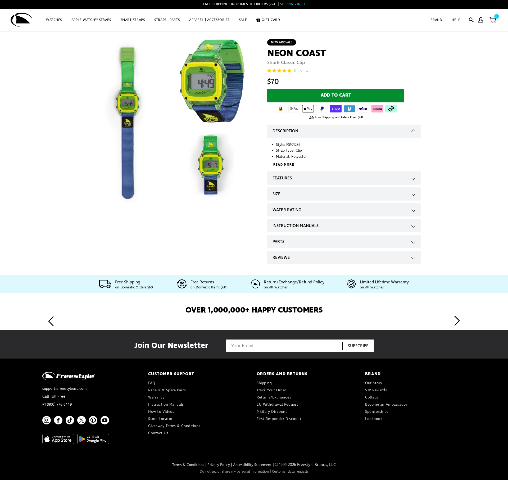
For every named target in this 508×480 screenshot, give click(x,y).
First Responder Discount (279, 418)
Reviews (281, 257)
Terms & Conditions (188, 465)
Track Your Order (271, 390)
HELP (456, 20)
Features (282, 178)
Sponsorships (376, 411)
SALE (243, 20)
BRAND (436, 20)
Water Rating (287, 210)
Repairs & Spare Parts (167, 390)
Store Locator (160, 418)
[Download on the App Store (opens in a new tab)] (58, 439)
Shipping (264, 383)
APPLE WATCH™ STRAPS (91, 20)
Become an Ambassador (386, 404)
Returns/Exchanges (274, 397)
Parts (278, 241)
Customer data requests (290, 471)
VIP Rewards (376, 390)
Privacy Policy (218, 465)
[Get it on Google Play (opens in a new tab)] (93, 439)
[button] (471, 19)
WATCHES (54, 20)
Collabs (371, 397)
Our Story (373, 383)
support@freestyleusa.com (64, 388)
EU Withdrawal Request (277, 404)
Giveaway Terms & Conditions (174, 426)
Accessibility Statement (252, 465)
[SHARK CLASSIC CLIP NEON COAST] (212, 81)
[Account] (480, 20)
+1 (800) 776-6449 (57, 404)
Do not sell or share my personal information (234, 471)
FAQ (151, 383)
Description (285, 131)
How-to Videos (161, 411)
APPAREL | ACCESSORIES (209, 20)
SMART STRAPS (133, 20)
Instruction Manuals (296, 226)
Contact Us (158, 433)
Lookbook (373, 418)
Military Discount (272, 411)
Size (276, 194)
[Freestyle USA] (22, 20)
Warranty (156, 397)
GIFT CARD (271, 20)
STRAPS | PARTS (167, 20)
